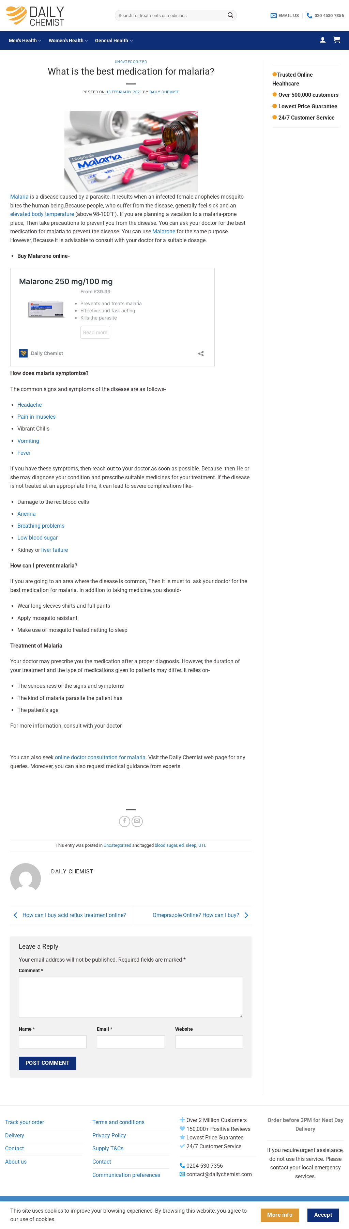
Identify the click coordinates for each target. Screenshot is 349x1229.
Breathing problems (40, 526)
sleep (191, 845)
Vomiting (29, 441)
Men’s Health (23, 41)
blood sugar (166, 845)
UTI (201, 845)
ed (181, 845)
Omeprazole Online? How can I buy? (197, 915)
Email (104, 1029)
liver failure (54, 550)
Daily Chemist (164, 92)
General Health (111, 41)
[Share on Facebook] (124, 821)
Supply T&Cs (107, 1148)
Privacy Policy (109, 1135)
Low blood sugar (38, 537)
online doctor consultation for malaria (100, 757)
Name (27, 1029)
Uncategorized (131, 62)
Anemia (26, 514)
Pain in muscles (36, 417)
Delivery (14, 1135)
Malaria (19, 196)
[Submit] (231, 15)
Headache (29, 405)
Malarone (163, 231)
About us (16, 1161)
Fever (23, 453)
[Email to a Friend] (137, 821)
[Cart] (337, 39)
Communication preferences (126, 1175)
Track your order (24, 1122)
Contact (14, 1148)
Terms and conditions (118, 1122)
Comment (31, 971)
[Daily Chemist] (55, 15)
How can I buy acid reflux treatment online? (73, 915)
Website (184, 1029)
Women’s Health (66, 41)
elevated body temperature (42, 214)
